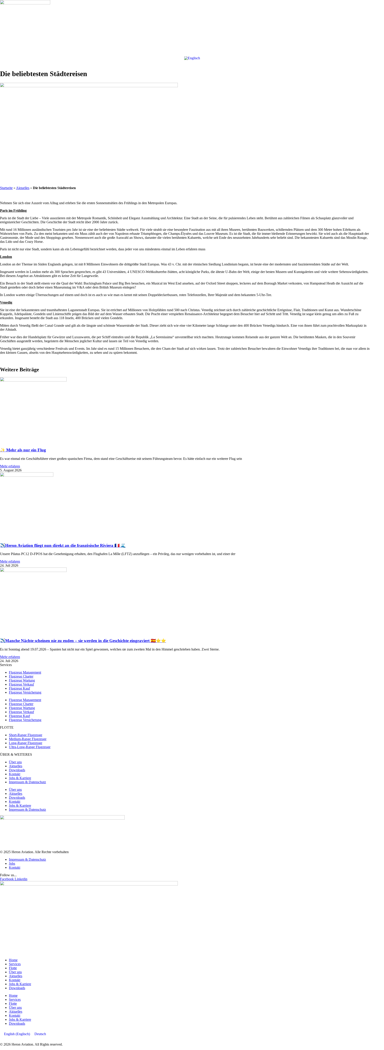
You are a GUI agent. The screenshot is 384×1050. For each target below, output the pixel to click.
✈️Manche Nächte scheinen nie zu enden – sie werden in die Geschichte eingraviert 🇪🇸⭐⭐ (83, 640)
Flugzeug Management (25, 672)
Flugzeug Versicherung (25, 692)
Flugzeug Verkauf (21, 684)
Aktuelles (22, 188)
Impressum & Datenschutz (27, 782)
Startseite (6, 188)
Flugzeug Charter (21, 676)
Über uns (15, 762)
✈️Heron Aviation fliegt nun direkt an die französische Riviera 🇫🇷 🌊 (63, 545)
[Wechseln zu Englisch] (192, 58)
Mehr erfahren (10, 466)
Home (13, 960)
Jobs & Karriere (20, 778)
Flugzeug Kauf (19, 688)
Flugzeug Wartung (22, 680)
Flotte (13, 968)
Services (15, 964)
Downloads (17, 770)
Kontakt (14, 774)
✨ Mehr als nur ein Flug (23, 450)
